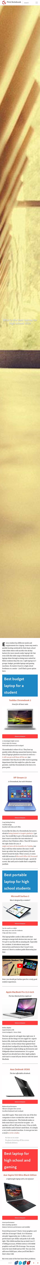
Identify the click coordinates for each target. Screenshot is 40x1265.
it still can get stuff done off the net (14, 757)
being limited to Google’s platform (21, 833)
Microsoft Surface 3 (20, 896)
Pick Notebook (14, 2)
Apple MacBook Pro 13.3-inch (20, 992)
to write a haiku (13, 1133)
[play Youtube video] (20, 966)
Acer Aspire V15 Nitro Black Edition (20, 1175)
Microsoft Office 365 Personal (26, 856)
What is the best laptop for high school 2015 (20, 321)
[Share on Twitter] (20, 1263)
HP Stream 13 (20, 777)
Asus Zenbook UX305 (20, 1069)
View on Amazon (20, 736)
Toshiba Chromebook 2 (20, 700)
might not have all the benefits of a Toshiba (17, 846)
